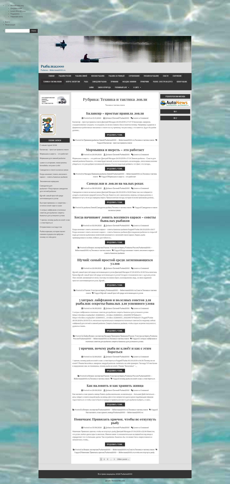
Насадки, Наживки (129, 81)
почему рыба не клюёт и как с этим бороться (137, 379)
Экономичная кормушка (49, 181)
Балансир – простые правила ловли (115, 113)
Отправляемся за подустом (51, 227)
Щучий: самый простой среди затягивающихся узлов (115, 261)
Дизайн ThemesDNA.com (115, 481)
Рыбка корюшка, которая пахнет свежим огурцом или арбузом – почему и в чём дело (52, 234)
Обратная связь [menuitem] (16, 17)
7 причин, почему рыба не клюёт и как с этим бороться (115, 350)
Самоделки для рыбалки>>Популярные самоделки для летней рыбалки (54, 188)
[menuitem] (117, 31)
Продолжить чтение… (116, 135)
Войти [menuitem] (7, 22)
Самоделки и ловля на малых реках (115, 183)
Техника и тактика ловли (52, 81)
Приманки (114, 81)
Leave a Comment (140, 118)
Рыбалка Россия (65, 76)
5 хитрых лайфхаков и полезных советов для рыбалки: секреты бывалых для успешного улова (115, 301)
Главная (51, 76)
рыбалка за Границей (116, 76)
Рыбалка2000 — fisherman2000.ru (119, 140)
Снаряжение (177, 76)
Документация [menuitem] (16, 8)
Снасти (165, 76)
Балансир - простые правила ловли (118, 143)
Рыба (86, 81)
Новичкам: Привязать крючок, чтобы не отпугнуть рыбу (115, 420)
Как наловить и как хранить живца (115, 385)
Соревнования (134, 76)
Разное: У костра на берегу (162, 81)
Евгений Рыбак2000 (120, 118)
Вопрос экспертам (73, 81)
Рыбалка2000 (52, 66)
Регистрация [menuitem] (10, 25)
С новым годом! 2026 (48, 145)
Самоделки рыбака (99, 81)
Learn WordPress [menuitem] (18, 11)
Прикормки (144, 81)
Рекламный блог (121, 87)
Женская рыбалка (97, 76)
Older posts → (123, 459)
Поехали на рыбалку (151, 76)
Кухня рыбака (182, 81)
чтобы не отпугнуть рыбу (145, 452)
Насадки (87, 174)
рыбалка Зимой (81, 76)
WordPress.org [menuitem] (17, 6)
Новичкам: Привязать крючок (92, 452)
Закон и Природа (104, 87)
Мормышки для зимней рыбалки (52, 158)
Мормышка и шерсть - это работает (122, 177)
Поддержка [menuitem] (14, 14)
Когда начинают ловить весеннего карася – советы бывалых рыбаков (115, 218)
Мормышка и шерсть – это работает (115, 149)
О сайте (136, 87)
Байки (91, 87)
